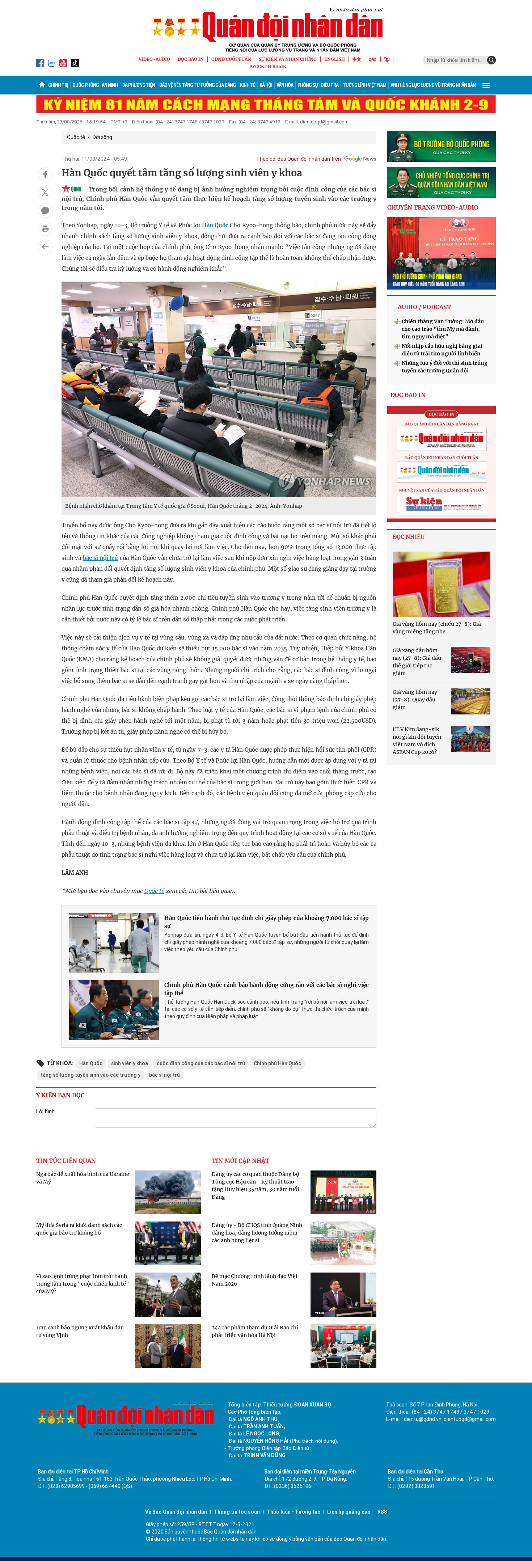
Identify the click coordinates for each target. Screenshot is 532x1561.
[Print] (45, 229)
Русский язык (267, 66)
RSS (382, 1512)
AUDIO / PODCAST (424, 307)
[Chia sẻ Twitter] (45, 192)
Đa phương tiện (138, 85)
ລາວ (373, 59)
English (334, 59)
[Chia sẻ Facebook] (45, 174)
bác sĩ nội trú (100, 557)
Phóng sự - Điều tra (317, 85)
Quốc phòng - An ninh (95, 85)
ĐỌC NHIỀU (409, 536)
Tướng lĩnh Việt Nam (364, 85)
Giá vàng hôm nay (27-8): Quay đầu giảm (415, 699)
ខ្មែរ (386, 59)
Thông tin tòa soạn (237, 1512)
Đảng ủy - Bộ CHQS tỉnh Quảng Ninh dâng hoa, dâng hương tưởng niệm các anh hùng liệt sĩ (257, 1233)
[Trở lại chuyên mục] (45, 247)
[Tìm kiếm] (491, 60)
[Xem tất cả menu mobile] (486, 85)
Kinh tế (247, 85)
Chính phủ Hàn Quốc (277, 1063)
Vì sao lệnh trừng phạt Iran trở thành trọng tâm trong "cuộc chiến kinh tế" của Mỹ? (82, 1284)
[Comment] (45, 210)
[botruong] (441, 146)
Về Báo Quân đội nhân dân (176, 1512)
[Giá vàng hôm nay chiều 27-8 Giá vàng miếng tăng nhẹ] (441, 584)
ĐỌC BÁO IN (191, 59)
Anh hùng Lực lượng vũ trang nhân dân (433, 85)
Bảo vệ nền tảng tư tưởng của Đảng (197, 85)
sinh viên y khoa (129, 1063)
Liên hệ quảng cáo (349, 1512)
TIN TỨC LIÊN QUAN (66, 1160)
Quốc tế (76, 137)
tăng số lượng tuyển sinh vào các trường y (90, 1075)
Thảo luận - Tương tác (293, 1512)
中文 (356, 59)
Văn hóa (284, 85)
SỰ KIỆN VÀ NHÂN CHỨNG (288, 59)
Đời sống (102, 137)
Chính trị (58, 85)
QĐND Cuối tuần (231, 59)
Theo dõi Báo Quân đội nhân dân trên (298, 159)
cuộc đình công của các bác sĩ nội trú (201, 1063)
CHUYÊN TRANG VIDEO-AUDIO (432, 207)
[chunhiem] (441, 182)
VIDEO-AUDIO (154, 59)
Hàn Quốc (215, 225)
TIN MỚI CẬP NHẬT (240, 1160)
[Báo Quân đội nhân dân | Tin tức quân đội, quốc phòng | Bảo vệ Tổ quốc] (266, 29)
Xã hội (265, 85)
